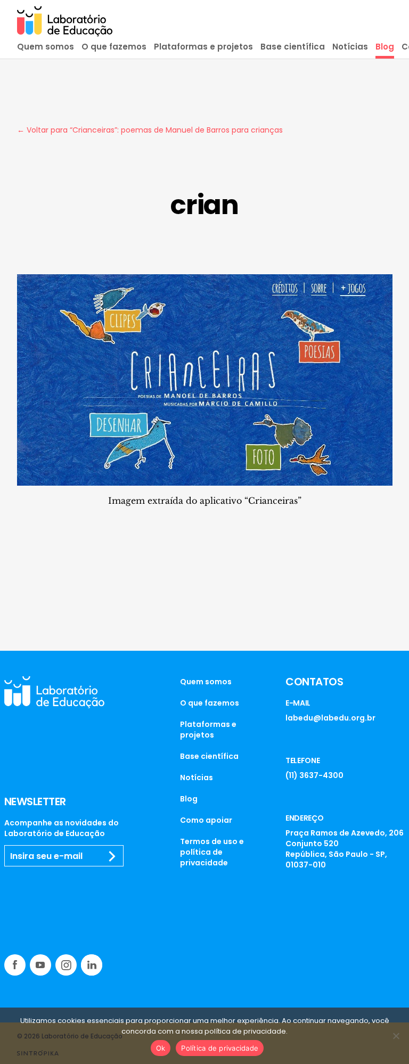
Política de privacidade (219, 1048)
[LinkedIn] (91, 965)
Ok (161, 1048)
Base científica (292, 46)
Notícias (350, 46)
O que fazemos (113, 46)
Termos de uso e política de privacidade (212, 852)
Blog (384, 46)
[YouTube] (40, 965)
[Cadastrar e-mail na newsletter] (112, 856)
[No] (395, 1035)
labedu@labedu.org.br (330, 718)
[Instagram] (66, 965)
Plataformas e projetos (203, 46)
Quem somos (45, 46)
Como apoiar (206, 820)
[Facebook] (15, 965)
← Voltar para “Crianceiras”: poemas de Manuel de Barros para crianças (150, 130)
